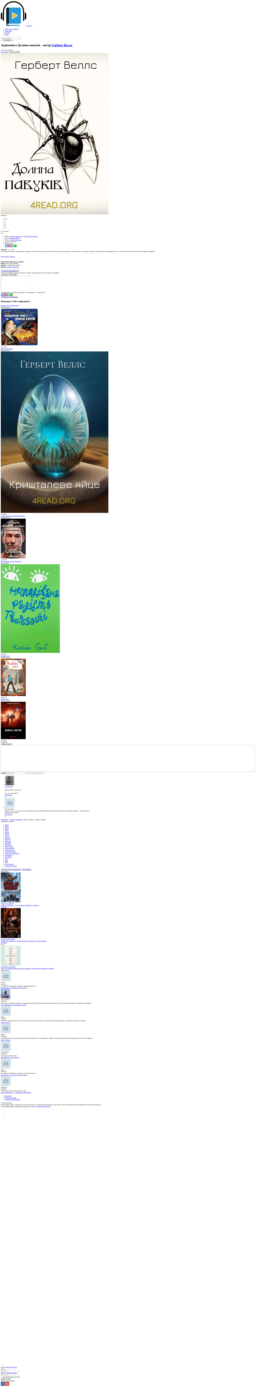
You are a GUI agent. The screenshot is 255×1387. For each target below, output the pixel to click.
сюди (24, 1106)
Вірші (7, 826)
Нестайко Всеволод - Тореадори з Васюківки (16, 1092)
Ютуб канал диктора (8, 256)
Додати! (4, 773)
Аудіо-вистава (9, 850)
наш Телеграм (26, 869)
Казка (7, 825)
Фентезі (7, 837)
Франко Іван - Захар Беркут (10, 1057)
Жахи (7, 830)
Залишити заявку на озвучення (11, 869)
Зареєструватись (11, 1367)
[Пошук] (20, 38)
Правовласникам (10, 1098)
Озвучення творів (11, 866)
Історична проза (10, 852)
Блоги (7, 34)
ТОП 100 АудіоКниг (12, 29)
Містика (7, 839)
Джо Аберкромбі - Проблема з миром (13, 1005)
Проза (7, 834)
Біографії (8, 843)
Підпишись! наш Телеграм (9, 297)
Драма (7, 832)
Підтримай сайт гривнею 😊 (10, 271)
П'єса (6, 859)
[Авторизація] (13, 40)
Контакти (8, 1096)
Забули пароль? (12, 1373)
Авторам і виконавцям (12, 1099)
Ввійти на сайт (6, 1379)
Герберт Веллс (62, 45)
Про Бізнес (8, 855)
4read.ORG (4, 819)
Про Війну (8, 857)
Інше (6, 860)
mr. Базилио (9, 786)
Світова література (15, 236)
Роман (7, 828)
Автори (7, 33)
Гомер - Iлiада (5, 1022)
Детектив (8, 844)
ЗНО (6, 862)
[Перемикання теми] (1, 40)
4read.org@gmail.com (44, 1106)
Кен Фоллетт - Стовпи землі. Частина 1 (14, 988)
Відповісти (8, 795)
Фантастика (9, 846)
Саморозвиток (10, 848)
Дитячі (7, 835)
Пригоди (8, 841)
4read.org (29, 26)
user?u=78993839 (12, 267)
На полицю (5, 52)
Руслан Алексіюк (15, 240)
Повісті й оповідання (30, 236)
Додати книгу (9, 864)
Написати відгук (6, 744)
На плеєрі (4, 275)
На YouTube (13, 275)
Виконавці (8, 31)
